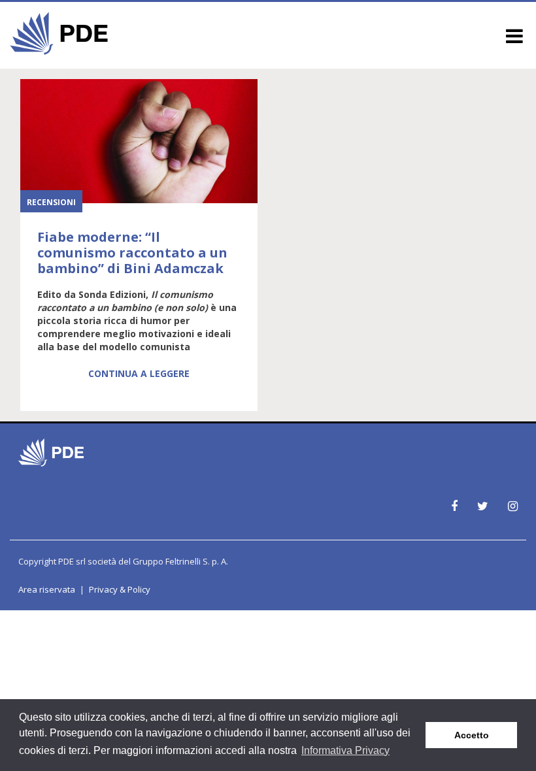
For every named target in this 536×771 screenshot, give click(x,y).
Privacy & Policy (119, 589)
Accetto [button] (471, 735)
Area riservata (46, 589)
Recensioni (51, 202)
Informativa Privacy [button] (345, 750)
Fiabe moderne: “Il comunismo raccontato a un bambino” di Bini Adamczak (132, 252)
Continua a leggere (139, 373)
